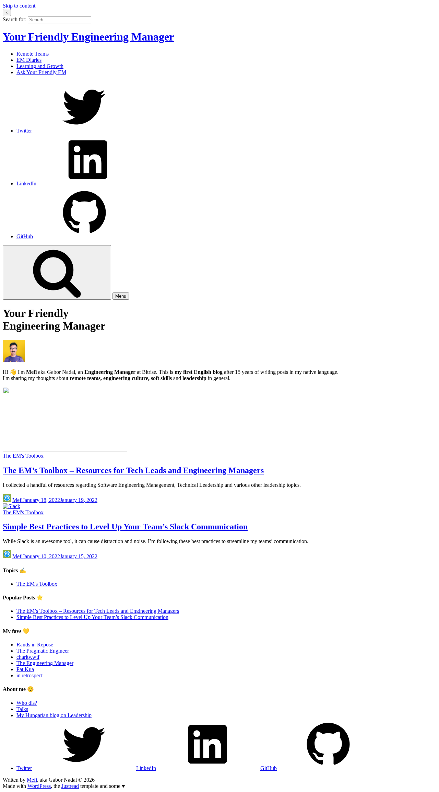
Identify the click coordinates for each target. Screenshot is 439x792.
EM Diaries (28, 60)
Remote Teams (32, 54)
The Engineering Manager (44, 663)
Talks (22, 709)
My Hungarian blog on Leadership (54, 715)
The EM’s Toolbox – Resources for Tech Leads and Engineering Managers (133, 470)
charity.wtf (27, 657)
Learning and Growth (39, 66)
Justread (70, 786)
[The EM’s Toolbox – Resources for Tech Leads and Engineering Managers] (65, 449)
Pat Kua (25, 669)
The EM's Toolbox (23, 456)
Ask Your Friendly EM (41, 72)
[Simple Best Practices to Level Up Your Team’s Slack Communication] (11, 506)
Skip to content (19, 6)
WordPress (39, 786)
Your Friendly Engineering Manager (88, 37)
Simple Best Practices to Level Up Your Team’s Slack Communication (125, 526)
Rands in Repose (34, 644)
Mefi (17, 500)
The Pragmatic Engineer (42, 651)
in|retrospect (29, 675)
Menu (120, 296)
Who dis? (26, 703)
